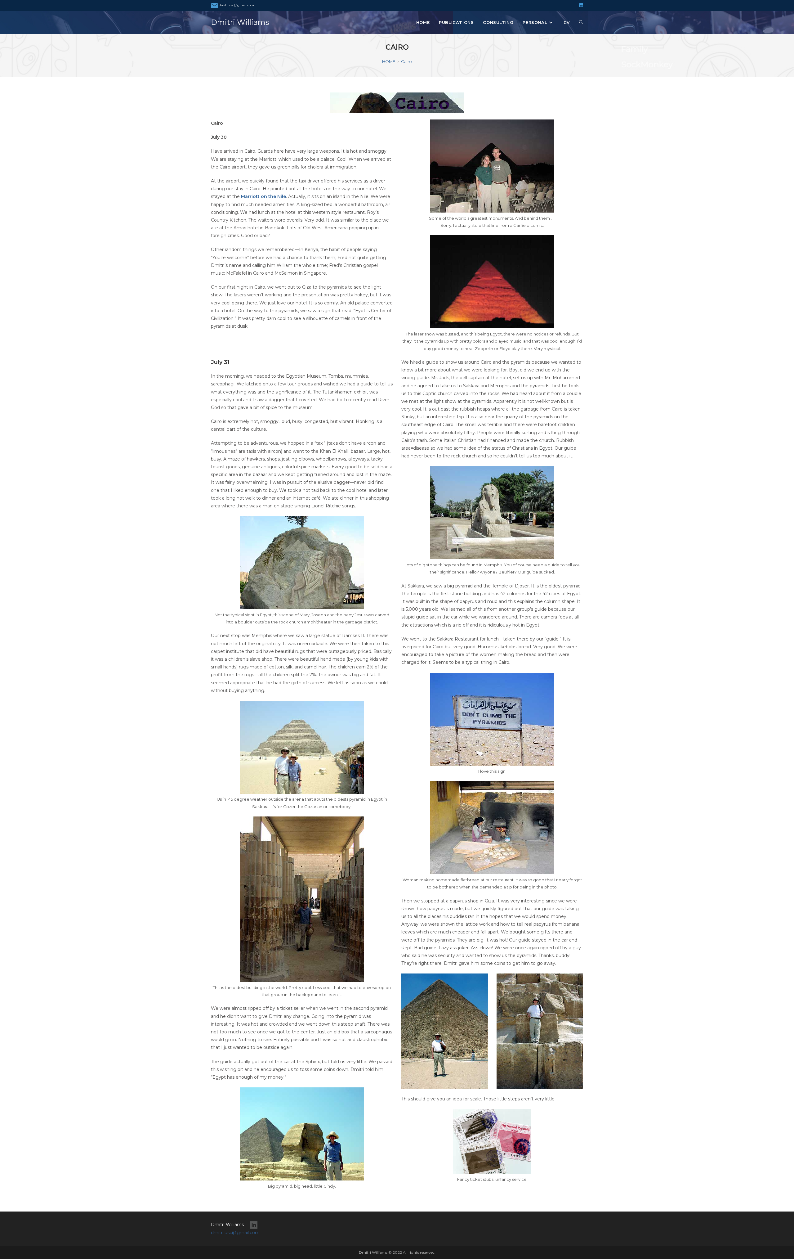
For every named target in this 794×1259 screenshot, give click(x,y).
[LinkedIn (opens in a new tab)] (580, 5)
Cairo (406, 61)
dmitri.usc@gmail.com (236, 5)
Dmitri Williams (240, 22)
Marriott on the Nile (263, 196)
